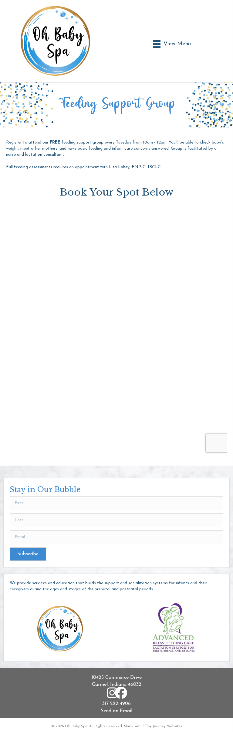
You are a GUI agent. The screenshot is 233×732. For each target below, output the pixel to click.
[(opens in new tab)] (173, 628)
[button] (28, 554)
